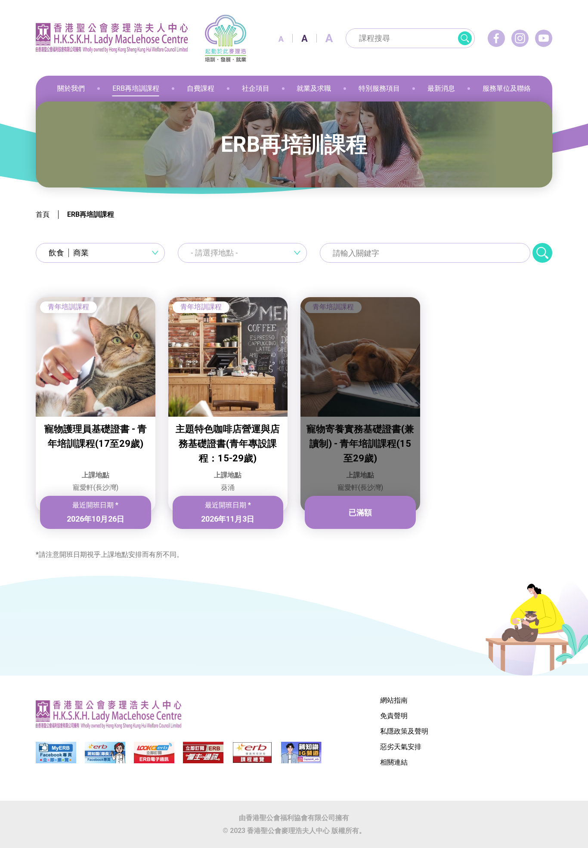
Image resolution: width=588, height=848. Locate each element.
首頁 (43, 214)
